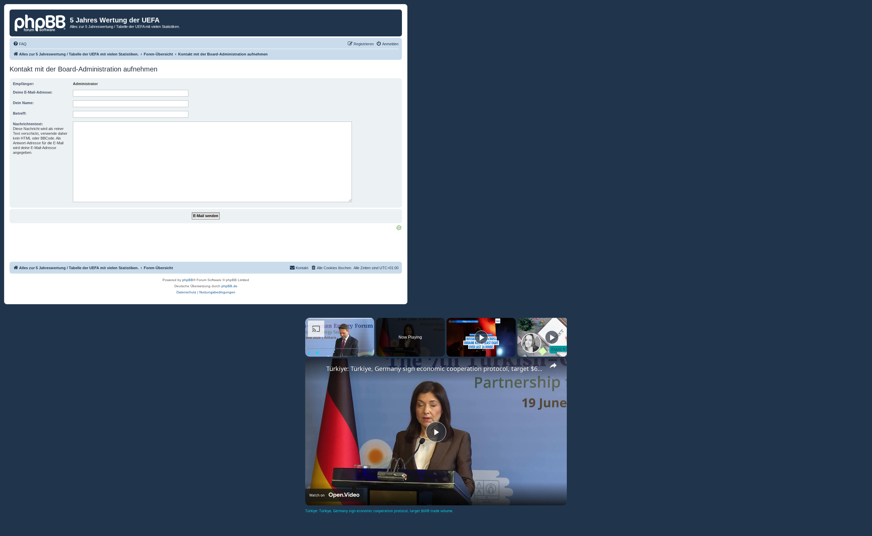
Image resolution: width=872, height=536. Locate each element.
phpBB (187, 280)
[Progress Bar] (339, 348)
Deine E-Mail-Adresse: (32, 92)
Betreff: (20, 113)
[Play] (309, 352)
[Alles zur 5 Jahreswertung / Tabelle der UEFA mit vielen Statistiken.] (40, 22)
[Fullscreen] (370, 352)
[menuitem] (20, 44)
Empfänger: (23, 84)
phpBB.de (229, 286)
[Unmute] (317, 352)
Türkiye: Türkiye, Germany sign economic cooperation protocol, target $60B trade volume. (435, 368)
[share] (553, 365)
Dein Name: (23, 103)
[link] (316, 369)
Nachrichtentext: (28, 124)
